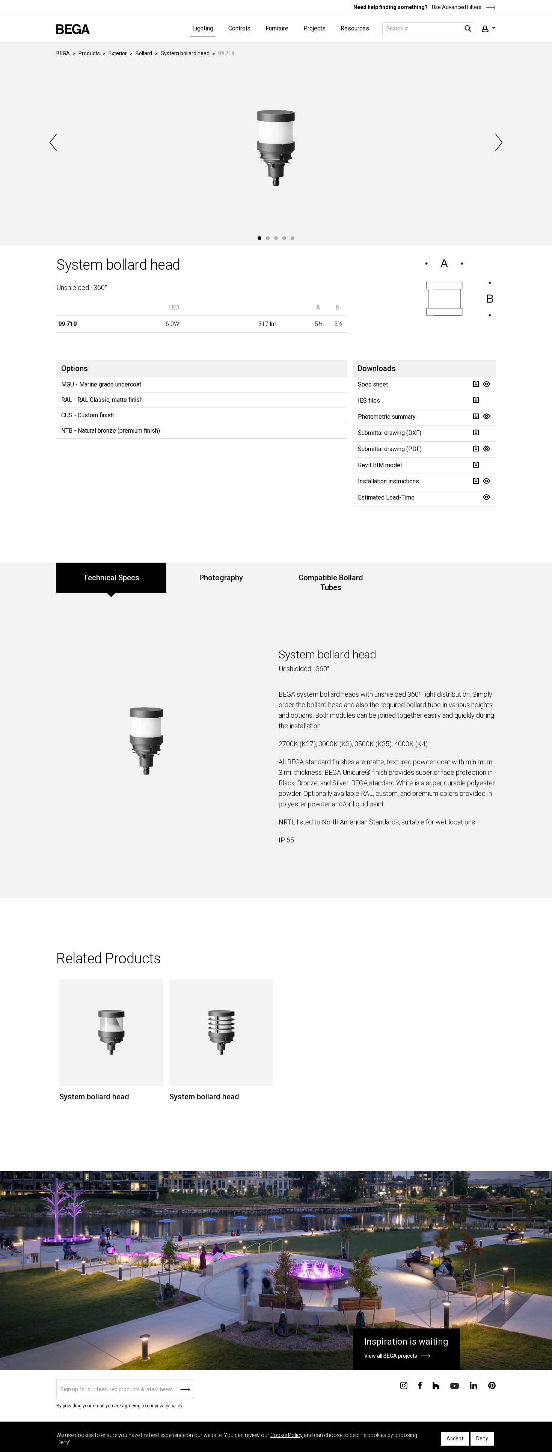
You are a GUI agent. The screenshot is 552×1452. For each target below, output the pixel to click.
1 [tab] (259, 238)
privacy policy (168, 1405)
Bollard (144, 53)
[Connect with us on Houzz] (436, 1385)
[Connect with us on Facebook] (420, 1385)
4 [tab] (284, 238)
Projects (314, 28)
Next (497, 142)
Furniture (276, 28)
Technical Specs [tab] (111, 577)
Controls (239, 28)
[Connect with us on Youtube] (454, 1385)
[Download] (476, 384)
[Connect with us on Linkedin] (473, 1385)
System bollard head (185, 53)
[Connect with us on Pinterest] (492, 1385)
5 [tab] (292, 238)
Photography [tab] (221, 577)
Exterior (118, 53)
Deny (482, 1438)
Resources (355, 28)
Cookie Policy (286, 1435)
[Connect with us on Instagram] (403, 1385)
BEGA (63, 53)
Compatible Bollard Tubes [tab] (331, 582)
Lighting (202, 28)
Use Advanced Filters (456, 7)
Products (89, 53)
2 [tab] (268, 238)
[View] (486, 384)
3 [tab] (276, 238)
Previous (54, 142)
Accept (454, 1438)
